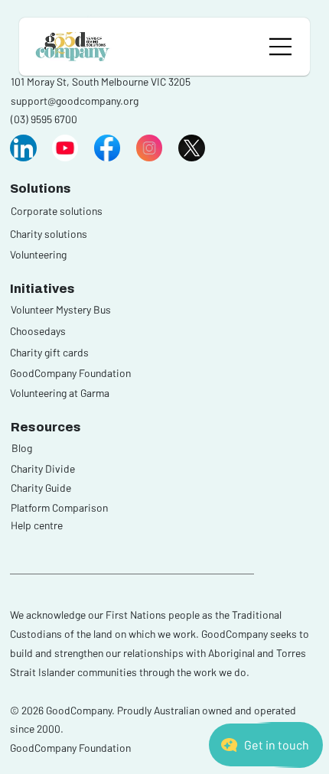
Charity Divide (43, 468)
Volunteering (38, 254)
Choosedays (38, 330)
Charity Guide (41, 487)
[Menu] (280, 46)
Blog (21, 447)
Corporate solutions (57, 210)
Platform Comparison (59, 507)
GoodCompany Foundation (70, 372)
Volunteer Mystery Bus (61, 309)
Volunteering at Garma (59, 392)
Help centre (37, 525)
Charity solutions (48, 233)
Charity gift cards (49, 352)
